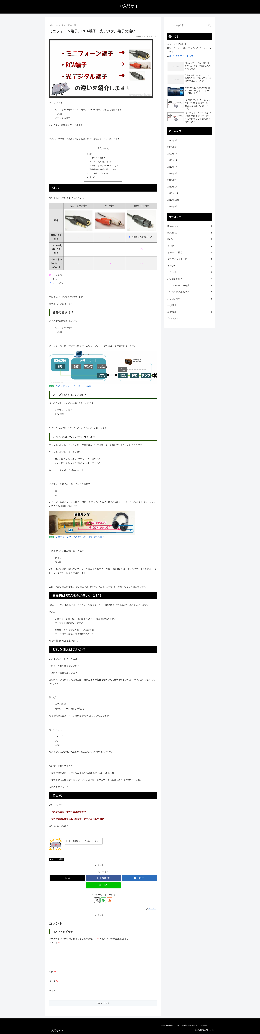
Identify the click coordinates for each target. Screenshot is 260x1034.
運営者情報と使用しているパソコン (197, 1025)
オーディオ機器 (57, 859)
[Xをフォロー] (97, 900)
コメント (54, 942)
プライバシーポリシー (169, 1025)
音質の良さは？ (98, 158)
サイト (52, 990)
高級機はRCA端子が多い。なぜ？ (104, 169)
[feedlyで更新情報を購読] (103, 900)
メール (53, 981)
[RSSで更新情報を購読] (109, 900)
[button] (209, 25)
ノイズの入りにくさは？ (102, 162)
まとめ (92, 177)
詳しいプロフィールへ (180, 56)
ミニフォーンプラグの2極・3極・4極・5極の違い (80, 537)
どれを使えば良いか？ (99, 173)
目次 (99, 148)
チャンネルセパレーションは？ (105, 165)
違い (91, 154)
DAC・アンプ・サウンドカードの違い (74, 386)
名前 (52, 971)
